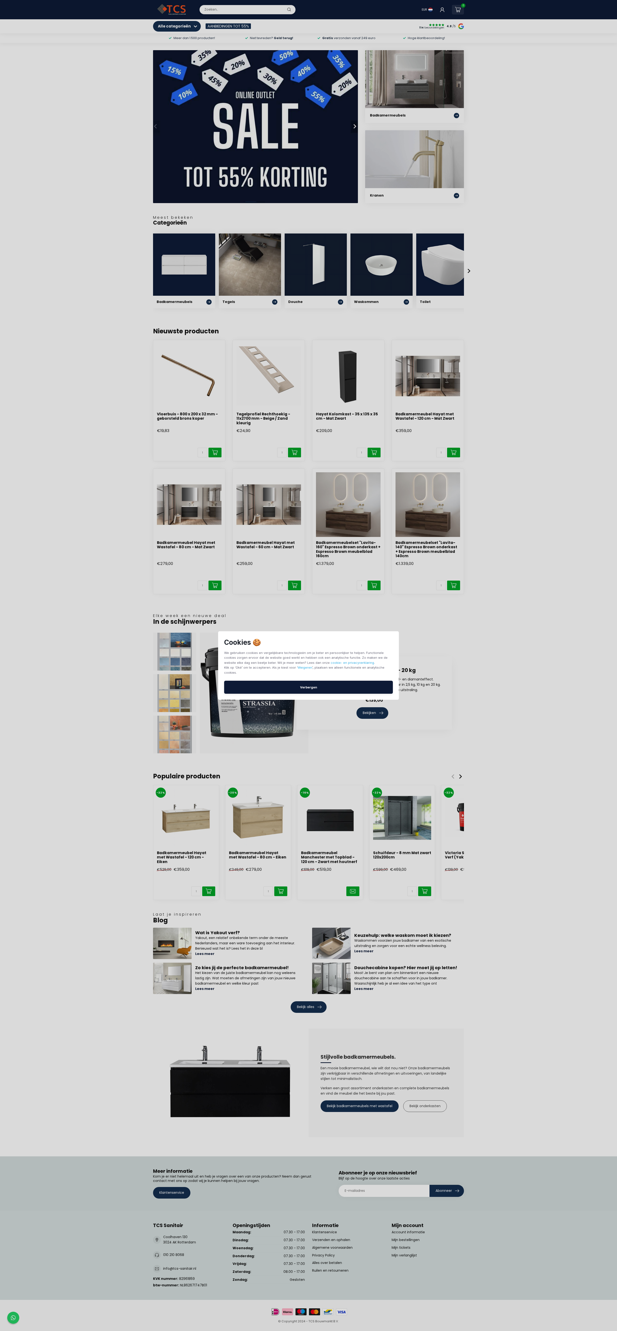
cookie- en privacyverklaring (352, 663)
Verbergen (308, 687)
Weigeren (305, 667)
